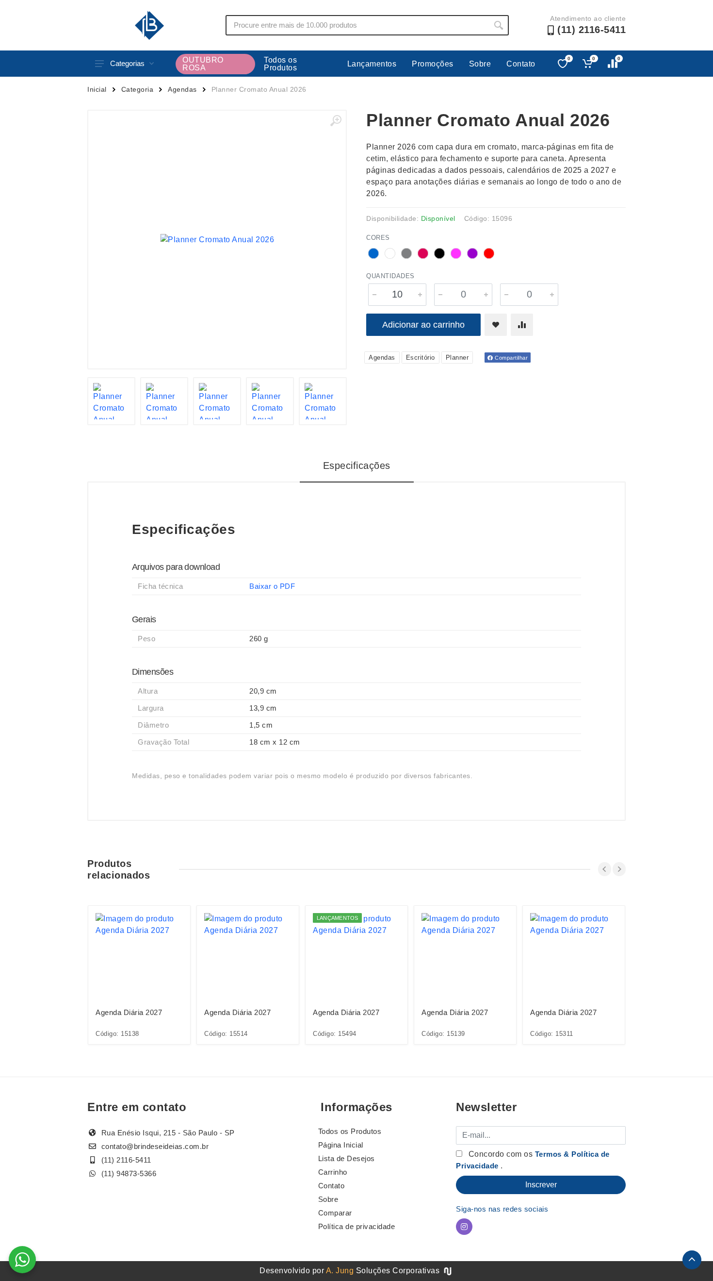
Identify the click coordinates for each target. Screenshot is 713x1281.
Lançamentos (372, 64)
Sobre (480, 64)
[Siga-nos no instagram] (464, 1226)
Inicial (97, 89)
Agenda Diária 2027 (129, 1012)
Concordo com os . (533, 1160)
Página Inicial (340, 1145)
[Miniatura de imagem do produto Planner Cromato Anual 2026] (111, 401)
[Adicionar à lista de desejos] (496, 325)
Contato (520, 64)
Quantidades (390, 276)
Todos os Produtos (280, 64)
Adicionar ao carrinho (423, 325)
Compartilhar (510, 358)
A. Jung (340, 1270)
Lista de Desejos (346, 1158)
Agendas (182, 89)
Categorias (127, 63)
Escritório (420, 357)
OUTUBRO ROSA (203, 64)
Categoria (137, 89)
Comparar (335, 1213)
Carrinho (332, 1172)
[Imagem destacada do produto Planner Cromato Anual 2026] (217, 239)
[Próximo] (619, 869)
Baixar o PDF (272, 586)
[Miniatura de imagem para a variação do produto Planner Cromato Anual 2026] (164, 401)
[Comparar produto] (522, 325)
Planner (457, 357)
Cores (378, 237)
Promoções (433, 64)
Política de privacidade (356, 1226)
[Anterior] (604, 869)
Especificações (356, 465)
